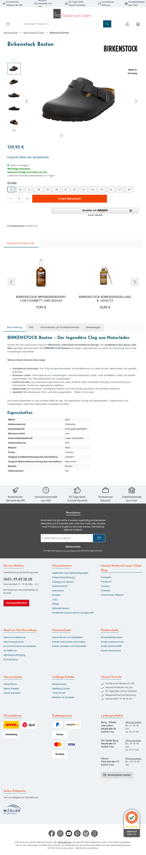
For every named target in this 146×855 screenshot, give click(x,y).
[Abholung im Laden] (11, 735)
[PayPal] (57, 725)
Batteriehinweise (60, 608)
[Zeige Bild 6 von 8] (89, 135)
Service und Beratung (14, 637)
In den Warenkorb (69, 198)
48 (129, 189)
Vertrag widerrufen (16, 603)
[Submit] (99, 538)
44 (92, 189)
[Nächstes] (136, 101)
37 (29, 189)
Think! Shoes (58, 693)
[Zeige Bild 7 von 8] (95, 135)
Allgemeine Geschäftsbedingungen (70, 573)
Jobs (55, 599)
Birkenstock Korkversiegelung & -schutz (105, 298)
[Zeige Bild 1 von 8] (61, 135)
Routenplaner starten (119, 775)
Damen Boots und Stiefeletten (67, 637)
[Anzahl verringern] (10, 199)
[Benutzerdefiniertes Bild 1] (12, 809)
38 (38, 189)
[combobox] (62, 23)
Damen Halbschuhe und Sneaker (68, 642)
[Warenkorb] (138, 23)
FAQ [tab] (31, 327)
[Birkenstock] (121, 48)
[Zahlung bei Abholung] (60, 754)
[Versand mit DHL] (11, 725)
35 (11, 189)
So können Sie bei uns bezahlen (20, 646)
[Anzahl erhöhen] (27, 199)
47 (120, 189)
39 (47, 189)
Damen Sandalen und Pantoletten (69, 646)
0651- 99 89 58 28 (18, 579)
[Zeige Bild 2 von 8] (67, 135)
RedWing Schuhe (61, 688)
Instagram (106, 577)
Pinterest (105, 590)
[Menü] (8, 23)
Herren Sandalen (12, 693)
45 (101, 189)
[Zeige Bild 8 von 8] (101, 135)
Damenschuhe (61, 630)
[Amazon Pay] (73, 725)
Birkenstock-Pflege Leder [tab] (21, 243)
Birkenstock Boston (59, 32)
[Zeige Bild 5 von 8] (84, 135)
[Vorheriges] (27, 101)
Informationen (62, 565)
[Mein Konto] (127, 23)
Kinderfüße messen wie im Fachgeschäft (73, 613)
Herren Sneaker (11, 688)
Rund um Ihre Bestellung (20, 630)
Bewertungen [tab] (93, 327)
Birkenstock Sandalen (63, 697)
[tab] (14, 327)
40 (56, 189)
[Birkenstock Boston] (81, 101)
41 (65, 189)
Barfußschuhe (59, 684)
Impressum (58, 590)
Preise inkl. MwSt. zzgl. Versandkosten (28, 157)
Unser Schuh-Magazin (112, 595)
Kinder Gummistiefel (111, 646)
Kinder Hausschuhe (111, 650)
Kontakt (56, 595)
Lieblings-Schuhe (63, 677)
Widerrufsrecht (59, 586)
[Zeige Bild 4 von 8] (78, 135)
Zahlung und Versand (63, 582)
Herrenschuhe (13, 677)
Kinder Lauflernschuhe (112, 642)
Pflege (55, 604)
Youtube (105, 586)
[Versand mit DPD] (28, 725)
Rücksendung (11, 659)
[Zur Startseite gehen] (73, 13)
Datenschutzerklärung (66, 550)
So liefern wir (10, 650)
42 (74, 189)
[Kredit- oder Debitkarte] (64, 744)
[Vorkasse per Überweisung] (60, 735)
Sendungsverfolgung (14, 655)
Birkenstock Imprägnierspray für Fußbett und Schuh (41, 298)
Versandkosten (65, 842)
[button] (95, 212)
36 (20, 189)
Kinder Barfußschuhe (111, 637)
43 (83, 189)
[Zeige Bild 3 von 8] (72, 135)
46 (111, 189)
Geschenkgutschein (14, 642)
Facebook (106, 581)
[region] (73, 101)
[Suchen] (107, 23)
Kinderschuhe (110, 630)
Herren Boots (10, 684)
